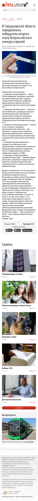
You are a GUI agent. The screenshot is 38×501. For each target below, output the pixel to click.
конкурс (5, 219)
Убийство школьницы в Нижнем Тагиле (16, 305)
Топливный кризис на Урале (12, 274)
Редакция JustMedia (9, 224)
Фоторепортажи (9, 415)
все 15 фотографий (28, 442)
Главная (4, 19)
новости (4, 460)
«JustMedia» (5, 466)
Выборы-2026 (7, 368)
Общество (20, 19)
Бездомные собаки (9, 337)
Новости (11, 19)
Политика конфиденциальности (24, 496)
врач (11, 219)
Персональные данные (8, 496)
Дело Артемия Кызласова (11, 400)
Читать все (32, 276)
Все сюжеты (19, 408)
